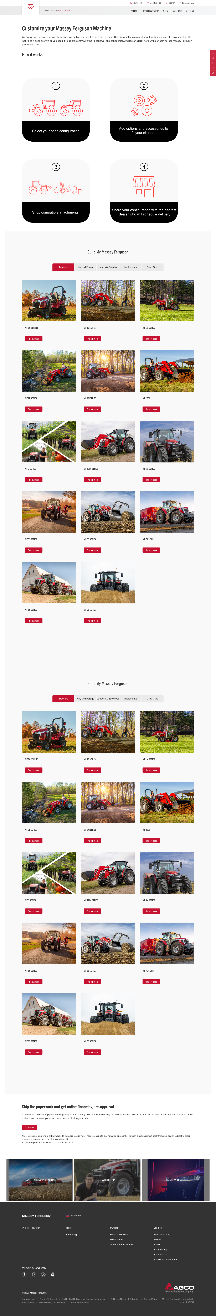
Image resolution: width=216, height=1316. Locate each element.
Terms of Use (28, 1299)
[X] (43, 1274)
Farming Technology (150, 10)
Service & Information (122, 1244)
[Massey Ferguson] (30, 7)
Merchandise (117, 1239)
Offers (165, 10)
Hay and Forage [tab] (85, 267)
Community (160, 1249)
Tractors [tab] (63, 267)
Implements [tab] (130, 267)
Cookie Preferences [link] (79, 1302)
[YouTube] (53, 1274)
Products (133, 10)
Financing (71, 1234)
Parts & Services (119, 1234)
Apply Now (29, 1127)
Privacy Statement (48, 1299)
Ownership (177, 10)
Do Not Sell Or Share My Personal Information (84, 1299)
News (157, 1244)
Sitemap (61, 1302)
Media (157, 1239)
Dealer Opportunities (165, 1259)
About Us (190, 10)
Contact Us (160, 1254)
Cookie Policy (150, 1299)
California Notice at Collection (124, 1299)
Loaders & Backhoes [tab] (108, 267)
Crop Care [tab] (152, 267)
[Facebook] (24, 1274)
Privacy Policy (45, 1302)
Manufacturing (162, 1234)
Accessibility (28, 1302)
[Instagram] (34, 1274)
